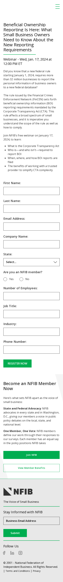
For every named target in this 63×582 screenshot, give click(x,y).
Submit (15, 533)
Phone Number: (14, 342)
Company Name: (15, 236)
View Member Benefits (31, 467)
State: (7, 254)
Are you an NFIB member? (22, 272)
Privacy (37, 570)
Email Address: (14, 219)
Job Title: (10, 306)
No (27, 279)
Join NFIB (31, 454)
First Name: (12, 183)
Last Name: (11, 201)
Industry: (9, 324)
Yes (11, 279)
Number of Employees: (20, 288)
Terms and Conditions (18, 570)
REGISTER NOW (17, 363)
